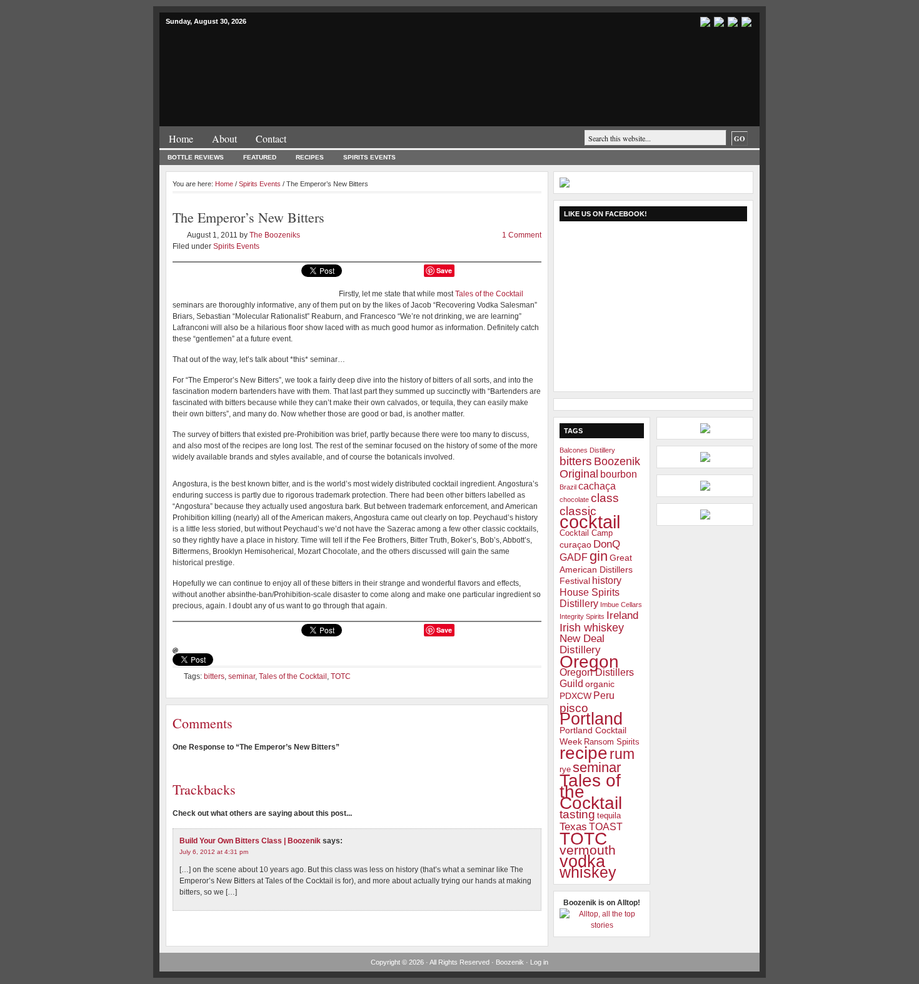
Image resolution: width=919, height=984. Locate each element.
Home (181, 138)
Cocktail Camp (586, 533)
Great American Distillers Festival (596, 569)
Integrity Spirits (582, 616)
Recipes (310, 157)
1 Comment (521, 235)
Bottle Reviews (196, 157)
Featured (259, 157)
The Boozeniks (274, 235)
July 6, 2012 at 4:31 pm (213, 851)
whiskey (588, 872)
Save (444, 270)
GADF (574, 557)
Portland (591, 719)
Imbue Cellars (621, 604)
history (606, 580)
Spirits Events (369, 157)
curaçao (575, 545)
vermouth (588, 850)
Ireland (622, 615)
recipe (584, 753)
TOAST (606, 826)
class (605, 498)
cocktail (590, 521)
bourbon (618, 474)
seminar (241, 676)
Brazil (568, 487)
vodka (582, 861)
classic (578, 511)
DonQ (606, 544)
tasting (577, 814)
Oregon (589, 661)
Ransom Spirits (612, 742)
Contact (271, 138)
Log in (539, 962)
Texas (573, 827)
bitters (214, 676)
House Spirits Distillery (590, 598)
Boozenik (309, 56)
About (224, 138)
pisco (574, 708)
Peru (604, 695)
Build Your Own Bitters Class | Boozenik (250, 840)
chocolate (574, 499)
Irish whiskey (592, 627)
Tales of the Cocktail (489, 293)
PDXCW (575, 696)
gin (599, 556)
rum (622, 754)
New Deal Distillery (582, 644)
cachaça (597, 486)
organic (600, 684)
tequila (609, 815)
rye (565, 769)
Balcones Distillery (587, 450)
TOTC (341, 676)
